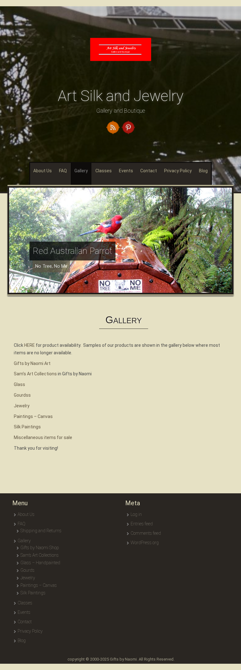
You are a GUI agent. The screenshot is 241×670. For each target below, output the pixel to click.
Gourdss (22, 395)
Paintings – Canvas (33, 416)
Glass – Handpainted (40, 562)
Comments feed (146, 533)
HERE (29, 345)
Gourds (27, 570)
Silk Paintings (27, 426)
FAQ (63, 170)
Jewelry (21, 405)
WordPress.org (145, 542)
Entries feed (142, 523)
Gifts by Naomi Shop (39, 547)
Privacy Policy (178, 170)
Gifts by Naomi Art (32, 363)
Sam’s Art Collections (35, 373)
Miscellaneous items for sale (43, 437)
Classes (103, 170)
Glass (19, 384)
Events (126, 170)
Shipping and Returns (41, 530)
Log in (136, 514)
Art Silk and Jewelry (121, 96)
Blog (203, 170)
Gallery (81, 170)
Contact (148, 170)
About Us (42, 170)
